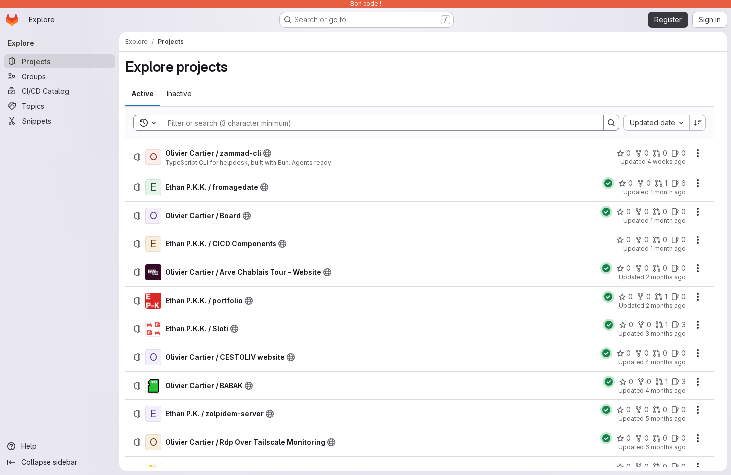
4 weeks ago (666, 161)
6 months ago (665, 447)
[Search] (611, 123)
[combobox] (656, 123)
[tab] (142, 93)
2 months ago (666, 277)
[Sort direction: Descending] (698, 123)
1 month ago (668, 192)
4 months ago (665, 362)
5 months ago (665, 418)
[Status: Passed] (608, 183)
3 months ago (665, 333)
